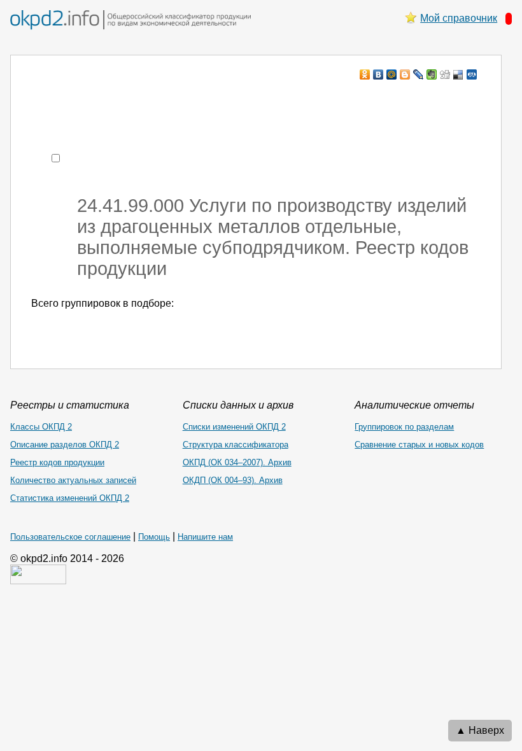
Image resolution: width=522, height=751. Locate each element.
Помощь (154, 537)
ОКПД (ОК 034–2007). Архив (237, 462)
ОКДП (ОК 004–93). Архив (233, 480)
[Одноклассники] (365, 74)
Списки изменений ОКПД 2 (234, 427)
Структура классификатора (235, 444)
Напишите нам (205, 537)
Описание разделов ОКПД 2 (64, 444)
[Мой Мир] (392, 74)
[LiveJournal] (418, 74)
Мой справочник (458, 18)
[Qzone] (472, 74)
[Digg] (445, 74)
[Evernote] (432, 74)
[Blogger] (405, 74)
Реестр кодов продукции (57, 462)
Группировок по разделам (404, 427)
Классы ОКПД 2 (41, 427)
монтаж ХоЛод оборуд (158, 99)
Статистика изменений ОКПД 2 (69, 498)
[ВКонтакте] (378, 74)
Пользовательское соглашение (70, 537)
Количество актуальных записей (73, 480)
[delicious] (458, 74)
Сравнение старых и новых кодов (419, 444)
